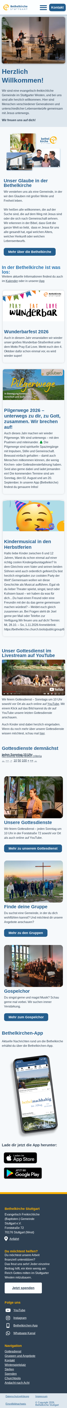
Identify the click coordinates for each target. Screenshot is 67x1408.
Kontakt (10, 1360)
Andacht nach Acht (17, 1382)
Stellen (9, 1369)
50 (19, 760)
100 (24, 760)
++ (31, 760)
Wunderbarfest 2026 (26, 331)
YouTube (53, 703)
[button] (43, 7)
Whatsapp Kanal (24, 1333)
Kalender (12, 281)
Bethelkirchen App (25, 1325)
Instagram (19, 1317)
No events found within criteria (22, 756)
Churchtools (13, 1378)
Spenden (11, 1373)
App (41, 281)
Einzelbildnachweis (16, 1403)
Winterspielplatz (15, 1364)
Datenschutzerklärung (17, 1396)
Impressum (41, 1396)
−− (7, 760)
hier (42, 733)
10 (15, 760)
